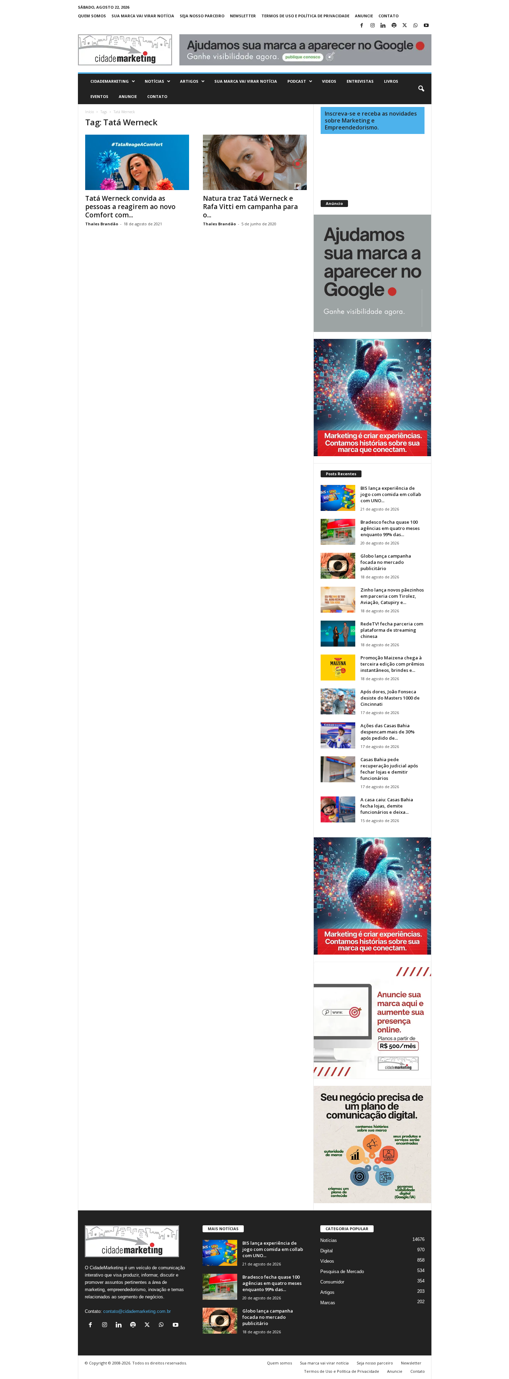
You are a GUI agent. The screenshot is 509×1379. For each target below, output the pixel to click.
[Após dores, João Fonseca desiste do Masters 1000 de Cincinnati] (338, 701)
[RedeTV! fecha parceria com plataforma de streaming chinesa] (338, 634)
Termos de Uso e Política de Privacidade (305, 15)
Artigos (189, 81)
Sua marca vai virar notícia (142, 15)
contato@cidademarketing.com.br (137, 1311)
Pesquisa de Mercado (342, 1271)
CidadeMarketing (109, 81)
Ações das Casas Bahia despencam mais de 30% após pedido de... (387, 731)
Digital (326, 1250)
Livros (391, 81)
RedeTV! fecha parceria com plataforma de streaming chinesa (391, 630)
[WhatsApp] (415, 26)
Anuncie (364, 15)
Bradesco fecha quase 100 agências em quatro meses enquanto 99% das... (390, 528)
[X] (405, 26)
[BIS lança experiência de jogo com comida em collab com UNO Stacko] (338, 498)
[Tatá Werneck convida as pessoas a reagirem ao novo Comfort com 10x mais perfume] (137, 162)
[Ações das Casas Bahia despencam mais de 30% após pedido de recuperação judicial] (338, 735)
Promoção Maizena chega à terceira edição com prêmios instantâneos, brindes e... (392, 664)
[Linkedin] (383, 26)
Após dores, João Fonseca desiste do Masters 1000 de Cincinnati (390, 697)
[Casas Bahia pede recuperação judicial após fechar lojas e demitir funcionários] (338, 769)
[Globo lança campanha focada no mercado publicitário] (338, 566)
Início (89, 111)
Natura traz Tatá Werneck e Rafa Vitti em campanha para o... (250, 206)
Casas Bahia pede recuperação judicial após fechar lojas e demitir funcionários (389, 768)
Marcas (327, 1302)
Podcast (296, 81)
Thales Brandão (101, 223)
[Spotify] (394, 26)
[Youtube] (426, 26)
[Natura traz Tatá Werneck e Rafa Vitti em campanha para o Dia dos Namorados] (255, 162)
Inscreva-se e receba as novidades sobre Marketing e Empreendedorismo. (371, 120)
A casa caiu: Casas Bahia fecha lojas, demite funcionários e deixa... (386, 805)
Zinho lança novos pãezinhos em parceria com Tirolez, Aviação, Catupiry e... (392, 596)
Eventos (99, 96)
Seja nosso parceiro (202, 15)
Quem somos (92, 15)
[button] (421, 89)
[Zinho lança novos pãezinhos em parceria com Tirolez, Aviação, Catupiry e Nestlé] (338, 600)
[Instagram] (372, 26)
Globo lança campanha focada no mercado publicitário (385, 562)
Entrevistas (360, 81)
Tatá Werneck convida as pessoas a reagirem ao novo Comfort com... (130, 206)
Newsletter (243, 15)
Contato (388, 15)
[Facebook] (362, 26)
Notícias (154, 81)
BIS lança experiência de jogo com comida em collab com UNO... (390, 494)
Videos (329, 81)
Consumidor (332, 1282)
